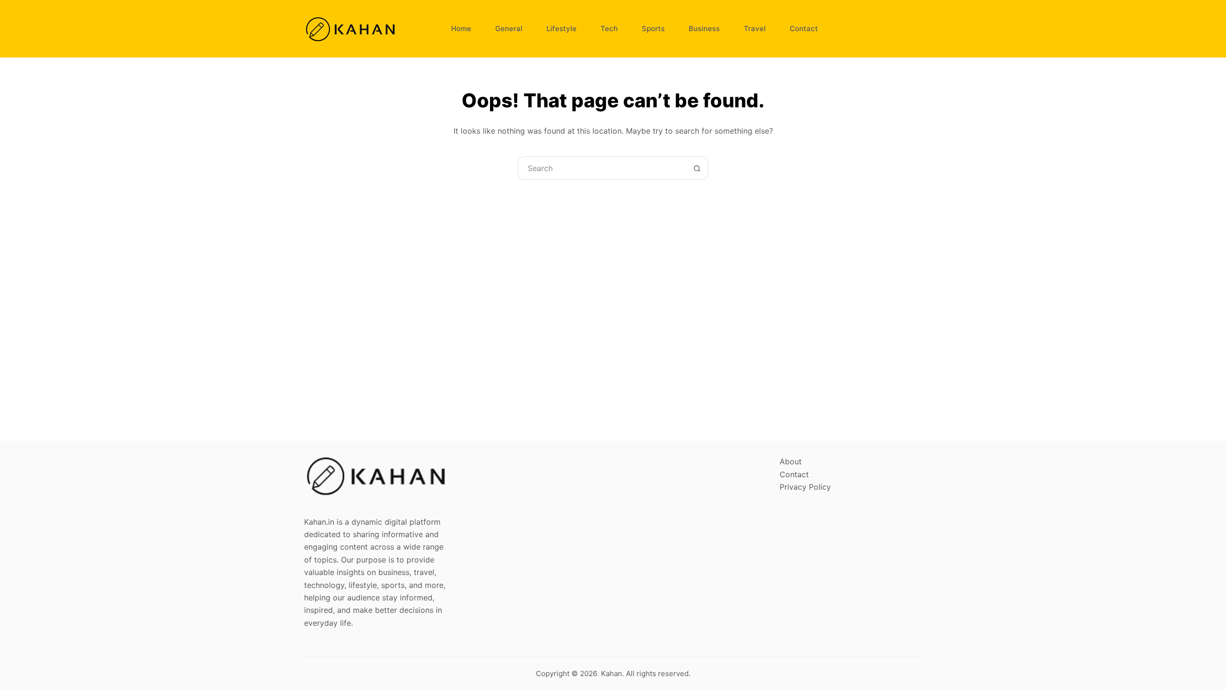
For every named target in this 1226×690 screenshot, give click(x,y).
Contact (804, 28)
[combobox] (602, 168)
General (508, 28)
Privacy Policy (805, 487)
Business (704, 28)
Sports (653, 28)
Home (461, 28)
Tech (609, 28)
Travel (755, 28)
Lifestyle (561, 28)
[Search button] (697, 168)
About (791, 461)
